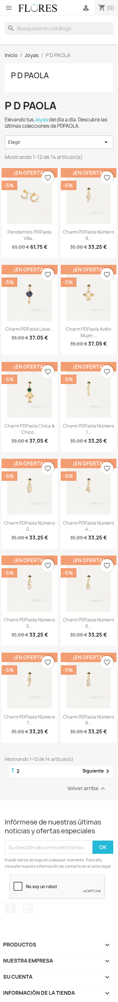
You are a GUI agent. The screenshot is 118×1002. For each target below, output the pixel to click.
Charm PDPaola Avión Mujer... (88, 332)
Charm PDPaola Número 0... (29, 526)
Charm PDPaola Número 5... (29, 623)
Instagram (28, 908)
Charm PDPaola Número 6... (88, 623)
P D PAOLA (30, 75)
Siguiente (96, 771)
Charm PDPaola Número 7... (29, 720)
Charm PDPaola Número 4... (88, 526)
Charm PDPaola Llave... (29, 329)
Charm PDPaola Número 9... (88, 235)
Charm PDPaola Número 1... (88, 429)
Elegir (59, 142)
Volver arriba (87, 789)
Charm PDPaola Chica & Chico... (29, 429)
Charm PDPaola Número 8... (88, 720)
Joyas (41, 119)
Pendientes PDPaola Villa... (29, 235)
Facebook (10, 908)
